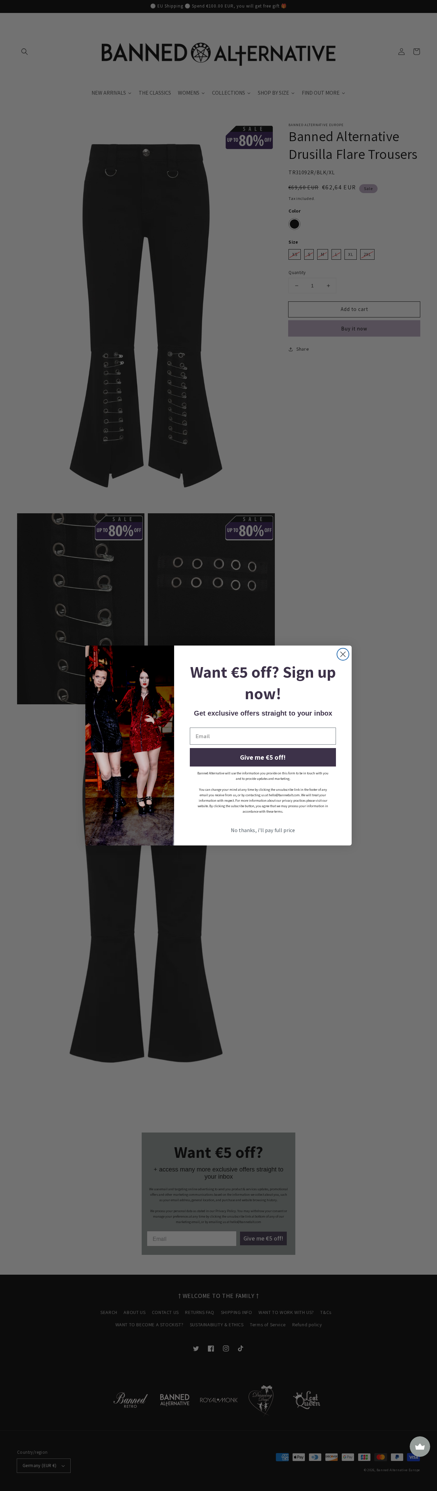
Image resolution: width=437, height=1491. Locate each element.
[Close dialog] (343, 654)
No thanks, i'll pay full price (263, 830)
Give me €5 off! (263, 757)
